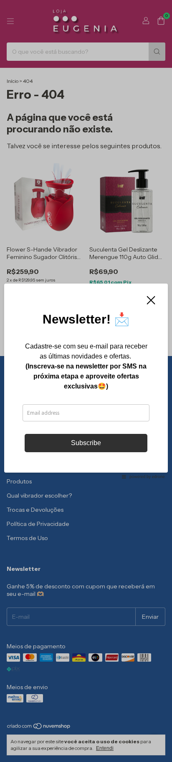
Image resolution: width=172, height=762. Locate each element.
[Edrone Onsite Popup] (86, 381)
